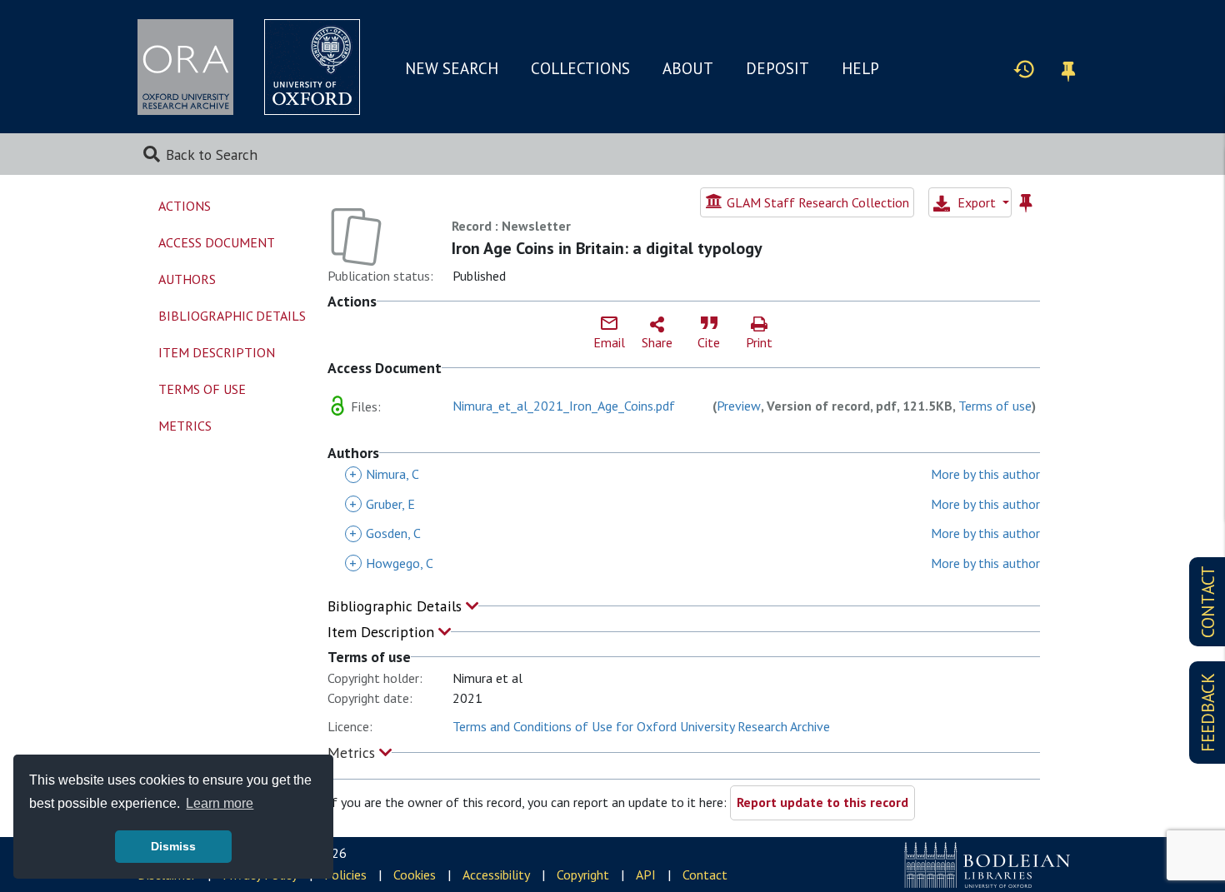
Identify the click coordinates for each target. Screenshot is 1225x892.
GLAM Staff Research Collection (816, 202)
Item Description (383, 631)
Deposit (777, 68)
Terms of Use (202, 389)
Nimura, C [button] (384, 474)
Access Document (216, 242)
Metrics (353, 752)
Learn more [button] (219, 803)
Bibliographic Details (397, 605)
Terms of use (995, 405)
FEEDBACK (1208, 712)
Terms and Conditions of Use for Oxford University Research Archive (641, 726)
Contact (705, 874)
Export (976, 202)
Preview (739, 405)
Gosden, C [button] (385, 533)
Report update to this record (822, 802)
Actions (184, 205)
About (687, 68)
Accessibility (496, 874)
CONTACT (1208, 602)
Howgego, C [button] (391, 563)
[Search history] (1024, 68)
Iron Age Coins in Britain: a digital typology (607, 248)
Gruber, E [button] (382, 504)
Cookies (414, 874)
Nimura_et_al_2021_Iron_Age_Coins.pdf (563, 405)
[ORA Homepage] (185, 67)
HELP (860, 68)
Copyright (583, 874)
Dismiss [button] (173, 846)
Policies (345, 874)
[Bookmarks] (1068, 68)
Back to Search (212, 154)
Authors (187, 279)
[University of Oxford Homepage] (312, 67)
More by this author (985, 474)
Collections (580, 68)
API (646, 874)
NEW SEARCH (451, 68)
